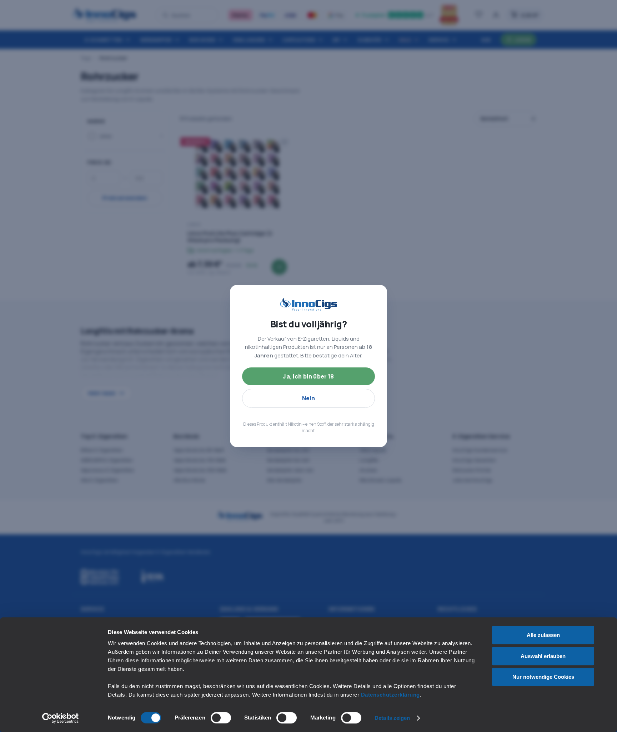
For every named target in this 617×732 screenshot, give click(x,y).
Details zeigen (392, 718)
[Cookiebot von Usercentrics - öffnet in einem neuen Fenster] (60, 718)
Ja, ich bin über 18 (308, 376)
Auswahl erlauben (543, 656)
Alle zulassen (543, 635)
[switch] (221, 717)
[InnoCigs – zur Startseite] (308, 304)
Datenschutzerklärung (390, 695)
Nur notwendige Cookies (543, 677)
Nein (308, 398)
